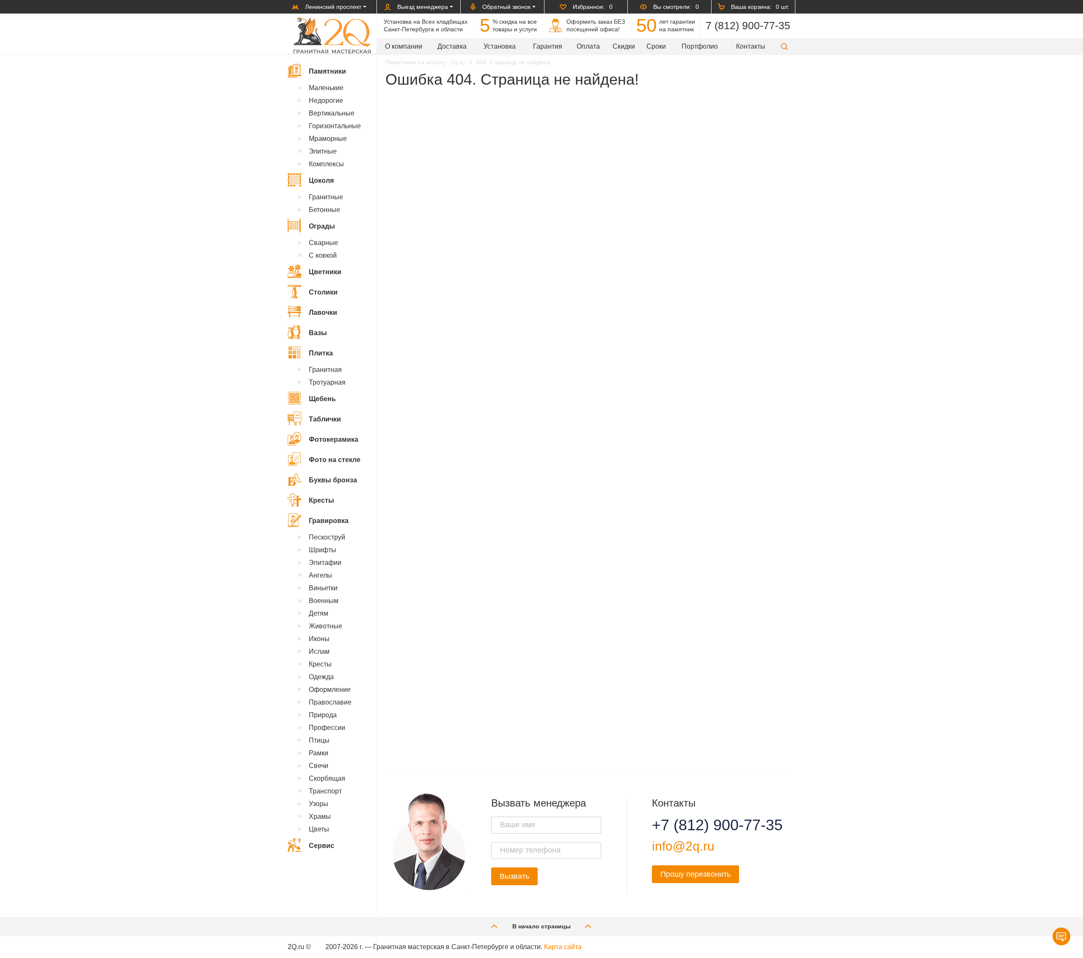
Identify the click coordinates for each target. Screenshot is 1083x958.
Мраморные (328, 138)
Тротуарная (327, 382)
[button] (784, 46)
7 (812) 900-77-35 (748, 25)
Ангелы (320, 575)
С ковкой (323, 255)
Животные (325, 626)
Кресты (321, 500)
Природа (323, 714)
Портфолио (700, 46)
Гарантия (547, 46)
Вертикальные (332, 113)
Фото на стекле (334, 459)
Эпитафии (325, 562)
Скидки (624, 46)
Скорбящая (327, 778)
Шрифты (322, 549)
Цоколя (321, 180)
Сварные (323, 242)
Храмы (320, 816)
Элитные (323, 151)
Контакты (750, 46)
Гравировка (329, 520)
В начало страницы (541, 926)
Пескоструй (327, 537)
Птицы (319, 740)
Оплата (588, 46)
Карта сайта (563, 946)
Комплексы (326, 164)
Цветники (325, 271)
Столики (323, 292)
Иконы (319, 638)
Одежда (321, 676)
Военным (323, 600)
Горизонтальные (335, 125)
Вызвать (514, 876)
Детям (318, 613)
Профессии (327, 727)
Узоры (318, 803)
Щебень (322, 398)
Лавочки (323, 312)
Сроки (656, 46)
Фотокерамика (333, 439)
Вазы (318, 332)
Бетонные (324, 209)
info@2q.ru (683, 846)
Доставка (452, 46)
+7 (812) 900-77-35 (707, 825)
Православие (330, 702)
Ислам (319, 651)
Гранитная (325, 369)
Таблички (325, 419)
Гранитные (326, 197)
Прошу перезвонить (695, 874)
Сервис (321, 845)
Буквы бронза (333, 480)
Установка (500, 46)
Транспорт (325, 791)
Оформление (330, 689)
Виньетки (323, 588)
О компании (403, 46)
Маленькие (326, 87)
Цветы (319, 829)
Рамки (318, 753)
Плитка (321, 353)
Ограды (322, 226)
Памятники (327, 71)
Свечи (318, 765)
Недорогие (326, 100)
